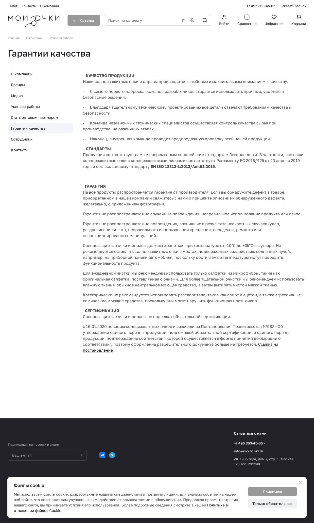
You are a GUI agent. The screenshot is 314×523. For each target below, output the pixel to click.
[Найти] (205, 20)
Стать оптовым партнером (34, 117)
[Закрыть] (301, 483)
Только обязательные (272, 503)
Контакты (19, 150)
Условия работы (25, 106)
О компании (22, 74)
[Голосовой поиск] (193, 20)
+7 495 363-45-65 (260, 6)
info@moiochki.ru (248, 451)
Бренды (18, 84)
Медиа (17, 95)
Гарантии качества (28, 128)
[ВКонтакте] (102, 455)
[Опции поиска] (182, 20)
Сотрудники (22, 139)
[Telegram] (112, 455)
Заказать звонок (293, 6)
